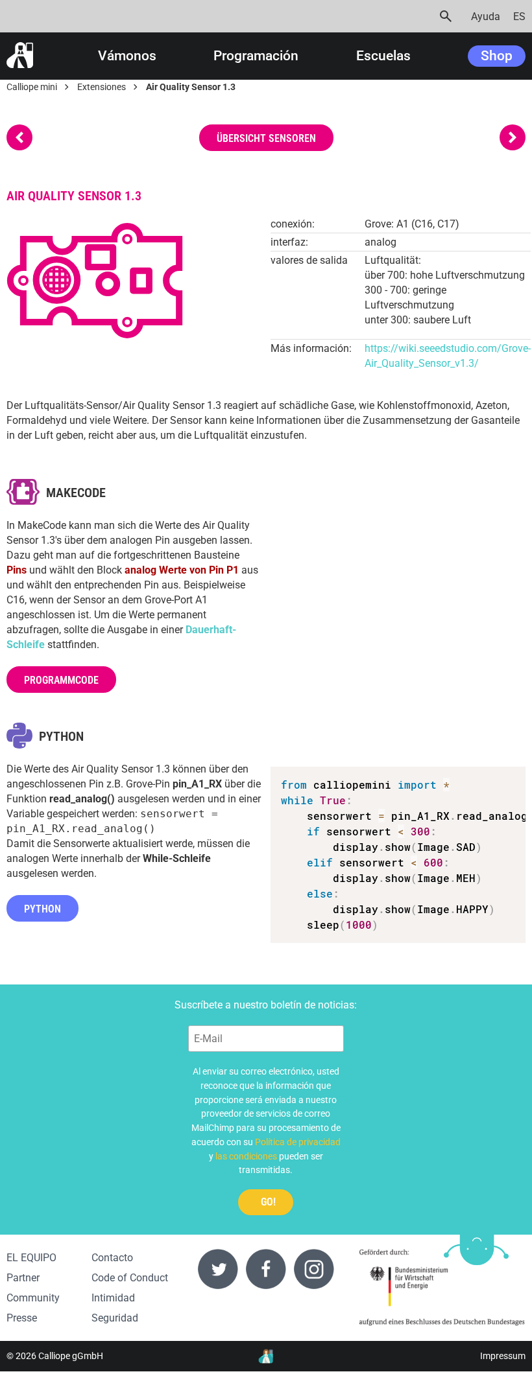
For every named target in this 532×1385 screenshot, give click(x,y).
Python (42, 909)
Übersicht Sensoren (266, 138)
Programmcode (61, 680)
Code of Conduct (129, 1278)
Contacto (112, 1257)
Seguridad (114, 1318)
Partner (23, 1278)
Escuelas (383, 56)
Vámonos (127, 56)
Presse (21, 1318)
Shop (497, 56)
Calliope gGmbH (70, 1356)
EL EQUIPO (31, 1257)
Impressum (503, 1356)
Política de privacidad (298, 1142)
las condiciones (246, 1156)
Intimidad (113, 1298)
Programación (255, 56)
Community (33, 1298)
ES (519, 16)
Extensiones (101, 87)
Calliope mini (31, 87)
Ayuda (485, 16)
